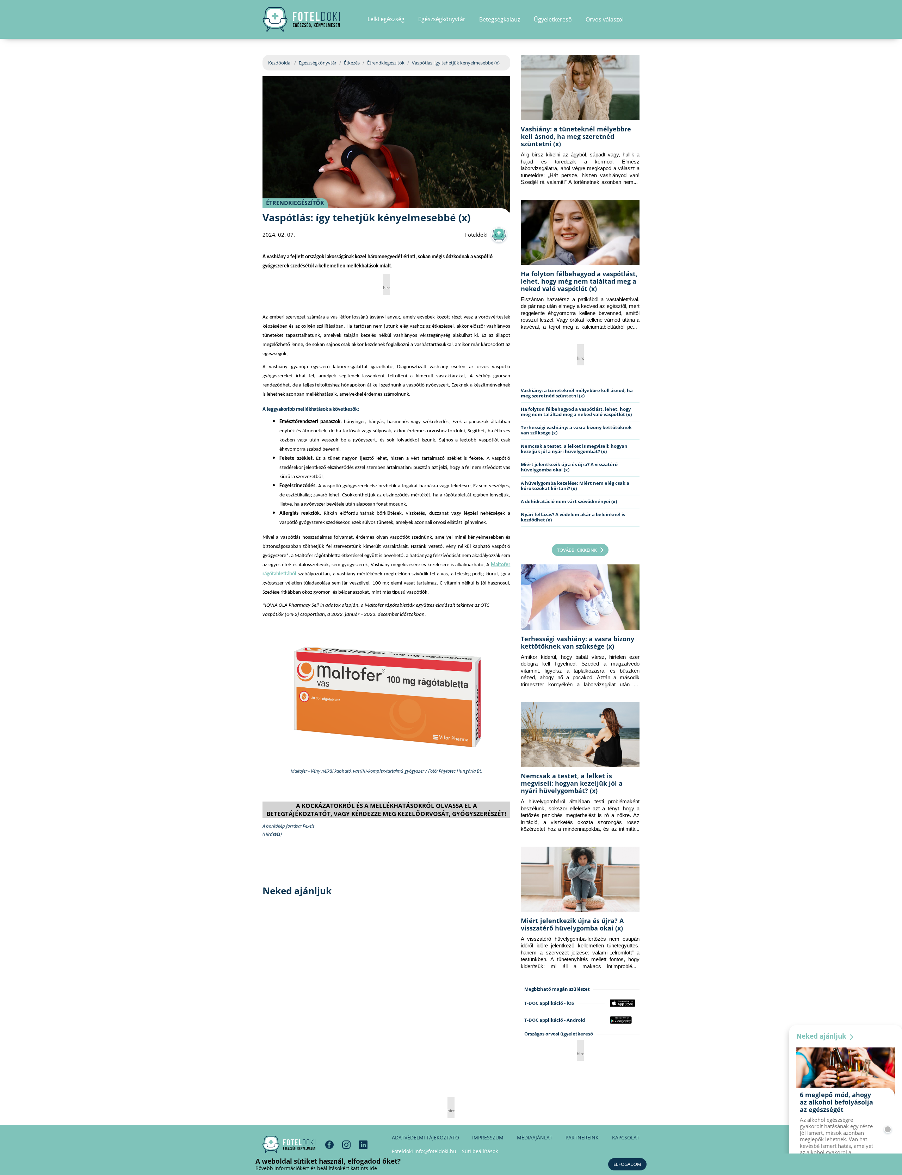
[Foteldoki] (288, 1144)
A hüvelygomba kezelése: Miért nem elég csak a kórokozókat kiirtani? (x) (575, 485)
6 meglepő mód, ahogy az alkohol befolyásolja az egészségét (836, 1102)
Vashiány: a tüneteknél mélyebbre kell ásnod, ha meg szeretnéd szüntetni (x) (576, 136)
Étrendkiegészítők (385, 63)
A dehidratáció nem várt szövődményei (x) (569, 501)
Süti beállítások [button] (480, 1151)
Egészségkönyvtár (317, 63)
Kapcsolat (626, 1137)
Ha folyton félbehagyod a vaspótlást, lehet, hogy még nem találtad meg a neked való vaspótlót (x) (579, 281)
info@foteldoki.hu (435, 1151)
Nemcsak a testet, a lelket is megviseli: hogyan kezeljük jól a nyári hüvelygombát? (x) (574, 448)
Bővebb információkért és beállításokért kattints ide (316, 1168)
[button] (637, 19)
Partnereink (582, 1137)
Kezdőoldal (279, 63)
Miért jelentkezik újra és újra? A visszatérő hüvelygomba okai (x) (569, 467)
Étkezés (352, 63)
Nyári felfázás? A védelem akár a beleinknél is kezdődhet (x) (573, 517)
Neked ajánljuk (822, 1036)
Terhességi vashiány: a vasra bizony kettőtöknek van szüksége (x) (576, 430)
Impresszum (487, 1137)
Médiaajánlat (534, 1137)
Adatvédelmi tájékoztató (425, 1137)
